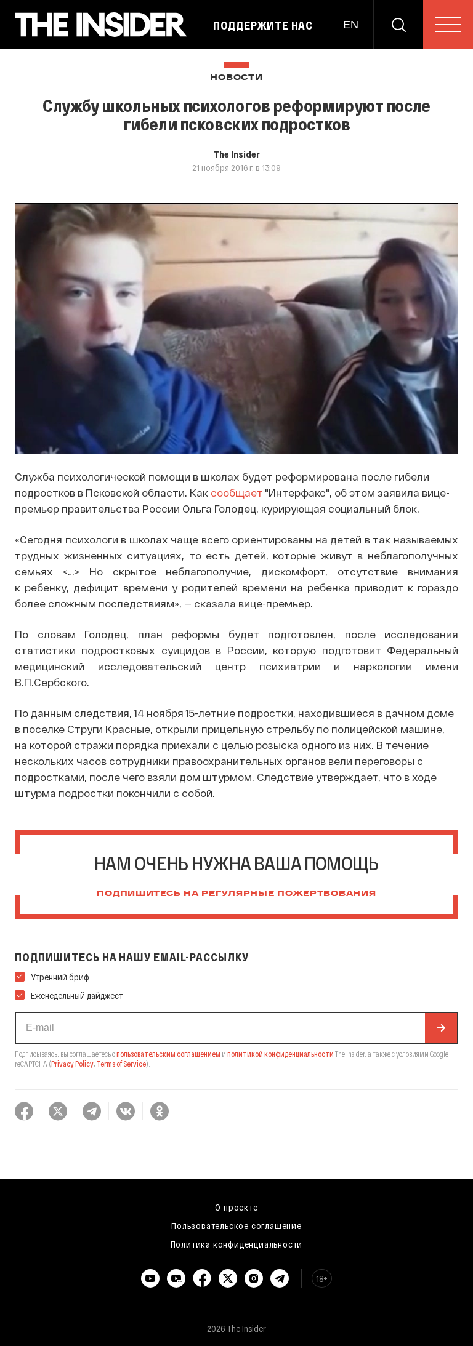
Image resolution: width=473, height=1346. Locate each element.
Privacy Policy (72, 1063)
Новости (236, 77)
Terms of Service (121, 1063)
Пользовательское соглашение (236, 1225)
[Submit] (441, 1028)
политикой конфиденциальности (280, 1053)
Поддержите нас (263, 25)
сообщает (237, 492)
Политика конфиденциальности (237, 1243)
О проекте (236, 1206)
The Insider (237, 153)
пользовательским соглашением (168, 1053)
